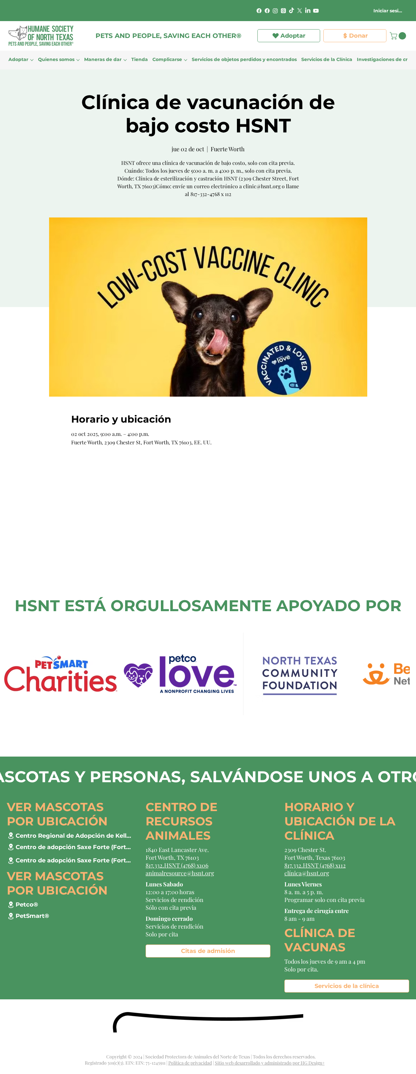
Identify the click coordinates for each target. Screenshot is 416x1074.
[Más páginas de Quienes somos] (78, 60)
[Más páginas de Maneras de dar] (125, 60)
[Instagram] (275, 10)
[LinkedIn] (308, 10)
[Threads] (283, 10)
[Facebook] (259, 10)
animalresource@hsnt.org (180, 873)
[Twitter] (299, 10)
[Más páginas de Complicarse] (185, 60)
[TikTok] (291, 10)
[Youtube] (316, 10)
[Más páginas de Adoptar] (31, 60)
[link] (399, 36)
